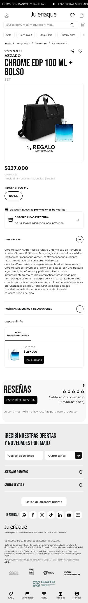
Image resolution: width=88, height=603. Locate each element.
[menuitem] (11, 596)
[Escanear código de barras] (83, 25)
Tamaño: (16, 187)
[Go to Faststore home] (40, 15)
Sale (9, 34)
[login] (6, 16)
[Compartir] (72, 50)
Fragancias (23, 43)
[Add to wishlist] (80, 51)
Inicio (8, 43)
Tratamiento (68, 34)
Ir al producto (34, 359)
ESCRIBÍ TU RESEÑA (20, 400)
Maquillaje (46, 34)
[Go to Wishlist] (73, 16)
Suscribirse (78, 455)
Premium (41, 43)
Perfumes (25, 34)
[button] (13, 50)
